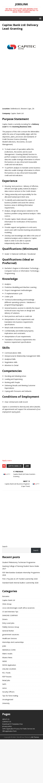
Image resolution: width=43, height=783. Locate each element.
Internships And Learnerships (13, 642)
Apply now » (7, 460)
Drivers (5, 619)
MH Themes (35, 737)
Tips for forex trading (10, 696)
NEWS (4, 661)
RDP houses (6, 677)
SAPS (4, 684)
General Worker (8, 631)
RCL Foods (6, 673)
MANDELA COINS (9, 650)
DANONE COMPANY (10, 615)
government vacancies (10, 634)
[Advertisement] (21, 85)
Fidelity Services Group (10, 627)
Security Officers (8, 692)
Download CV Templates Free (12, 724)
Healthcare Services (9, 638)
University (6, 703)
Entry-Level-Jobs (8, 623)
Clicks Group (6, 604)
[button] (39, 18)
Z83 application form (9, 731)
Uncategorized (7, 699)
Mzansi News (7, 657)
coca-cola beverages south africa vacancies (18, 608)
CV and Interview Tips (10, 612)
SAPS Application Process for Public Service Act (18, 729)
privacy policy (7, 726)
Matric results (7, 654)
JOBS (27, 466)
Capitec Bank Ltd (14, 466)
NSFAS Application (9, 665)
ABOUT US (5, 719)
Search (4, 546)
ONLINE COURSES (9, 669)
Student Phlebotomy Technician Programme (18, 562)
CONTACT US (6, 722)
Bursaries (5, 596)
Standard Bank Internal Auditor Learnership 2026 (20, 583)
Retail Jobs (6, 680)
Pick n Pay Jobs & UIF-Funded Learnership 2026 (20, 579)
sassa (4, 688)
